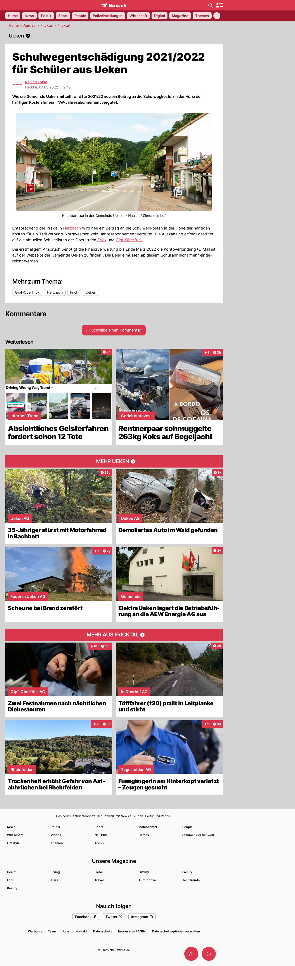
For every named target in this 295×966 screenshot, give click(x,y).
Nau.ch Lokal (36, 82)
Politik (55, 827)
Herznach (72, 228)
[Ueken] (114, 36)
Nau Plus (101, 835)
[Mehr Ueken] (114, 461)
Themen (57, 843)
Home (14, 25)
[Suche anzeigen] (210, 5)
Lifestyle (13, 843)
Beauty (12, 888)
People (187, 827)
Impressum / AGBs (132, 931)
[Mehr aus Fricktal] (114, 635)
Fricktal (46, 25)
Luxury (143, 872)
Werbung (35, 931)
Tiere (54, 880)
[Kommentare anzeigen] (209, 954)
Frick (102, 240)
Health (12, 872)
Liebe (99, 872)
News (11, 827)
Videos (56, 835)
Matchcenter (147, 827)
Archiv (99, 843)
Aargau (29, 25)
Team (52, 931)
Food (10, 880)
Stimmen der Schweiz (198, 835)
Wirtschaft (15, 835)
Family (187, 872)
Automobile (147, 880)
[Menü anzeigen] (219, 5)
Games (143, 835)
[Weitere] (216, 15)
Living (55, 872)
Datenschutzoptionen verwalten (176, 931)
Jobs (65, 931)
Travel (99, 880)
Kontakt (81, 931)
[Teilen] (191, 954)
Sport (99, 827)
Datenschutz (102, 931)
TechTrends (191, 880)
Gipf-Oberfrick (129, 240)
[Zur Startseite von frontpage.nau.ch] (114, 5)
